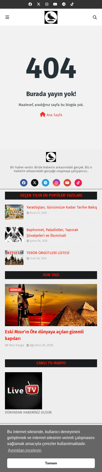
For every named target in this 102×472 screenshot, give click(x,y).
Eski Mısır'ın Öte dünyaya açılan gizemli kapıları (44, 335)
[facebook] (30, 4)
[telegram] (64, 4)
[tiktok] (72, 4)
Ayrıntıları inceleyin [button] (24, 450)
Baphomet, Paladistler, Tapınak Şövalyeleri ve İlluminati (52, 233)
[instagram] (46, 4)
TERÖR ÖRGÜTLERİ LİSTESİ (47, 253)
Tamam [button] (51, 463)
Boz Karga (16, 345)
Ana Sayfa (54, 115)
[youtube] (55, 4)
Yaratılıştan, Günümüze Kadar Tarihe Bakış (61, 207)
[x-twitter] (38, 4)
